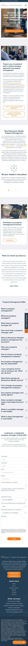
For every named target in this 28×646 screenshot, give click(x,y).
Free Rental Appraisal (14, 31)
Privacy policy (4, 640)
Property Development (14, 607)
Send (14, 539)
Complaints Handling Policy (7, 639)
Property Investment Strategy (14, 603)
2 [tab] (10, 190)
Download (10, 240)
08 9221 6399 (14, 573)
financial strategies (9, 146)
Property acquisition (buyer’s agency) (14, 605)
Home (14, 583)
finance (21, 84)
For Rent (14, 592)
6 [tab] (19, 190)
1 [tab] (8, 190)
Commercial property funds (14, 612)
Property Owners (14, 588)
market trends (23, 144)
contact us (14, 576)
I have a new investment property (14, 107)
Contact (14, 594)
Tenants (14, 590)
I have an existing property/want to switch (14, 114)
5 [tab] (17, 190)
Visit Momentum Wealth (14, 601)
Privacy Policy (10, 532)
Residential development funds (14, 609)
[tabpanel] (14, 174)
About (14, 585)
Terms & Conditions (19, 639)
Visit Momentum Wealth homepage (10, 1)
